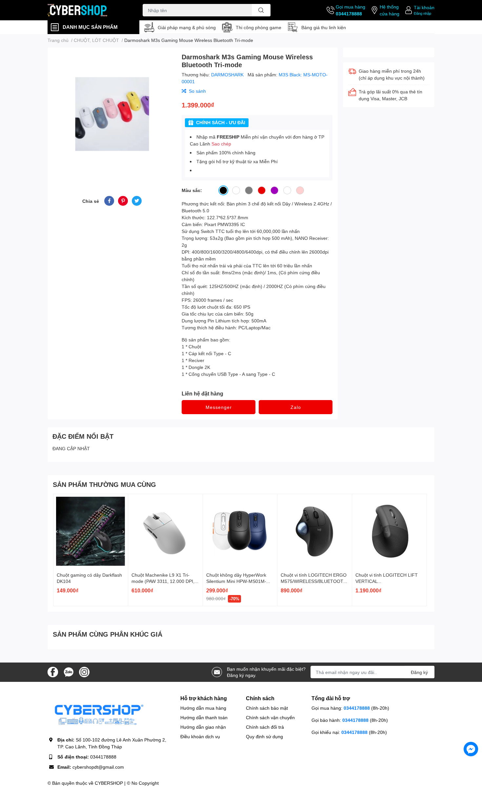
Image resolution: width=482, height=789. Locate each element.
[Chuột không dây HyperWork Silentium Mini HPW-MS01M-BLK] (240, 531)
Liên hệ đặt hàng (202, 393)
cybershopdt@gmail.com (98, 767)
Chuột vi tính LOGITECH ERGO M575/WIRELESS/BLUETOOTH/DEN (314, 581)
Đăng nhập (422, 13)
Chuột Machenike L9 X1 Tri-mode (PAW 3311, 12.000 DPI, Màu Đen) (162, 581)
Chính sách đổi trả (265, 727)
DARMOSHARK (228, 74)
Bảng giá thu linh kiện (323, 27)
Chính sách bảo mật (267, 708)
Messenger (219, 407)
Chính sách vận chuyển (270, 717)
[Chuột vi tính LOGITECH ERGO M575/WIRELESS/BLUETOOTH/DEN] (314, 531)
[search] (261, 10)
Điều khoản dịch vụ (200, 736)
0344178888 (349, 13)
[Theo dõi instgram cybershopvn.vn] (84, 671)
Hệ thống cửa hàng (389, 10)
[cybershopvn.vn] (88, 10)
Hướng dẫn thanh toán (204, 717)
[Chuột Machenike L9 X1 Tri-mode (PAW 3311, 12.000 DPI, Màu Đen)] (165, 531)
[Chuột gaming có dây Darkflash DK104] (90, 531)
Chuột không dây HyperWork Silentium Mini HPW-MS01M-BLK (236, 581)
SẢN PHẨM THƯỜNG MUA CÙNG (104, 484)
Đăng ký (419, 672)
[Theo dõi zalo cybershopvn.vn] (68, 671)
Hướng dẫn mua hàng (203, 708)
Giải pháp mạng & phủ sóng (187, 27)
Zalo (296, 407)
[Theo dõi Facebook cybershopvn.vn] (53, 671)
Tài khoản (424, 7)
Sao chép (221, 143)
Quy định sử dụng (264, 736)
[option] (112, 114)
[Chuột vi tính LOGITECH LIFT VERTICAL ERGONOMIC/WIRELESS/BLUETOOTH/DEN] (389, 531)
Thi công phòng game (258, 27)
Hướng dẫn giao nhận (203, 727)
